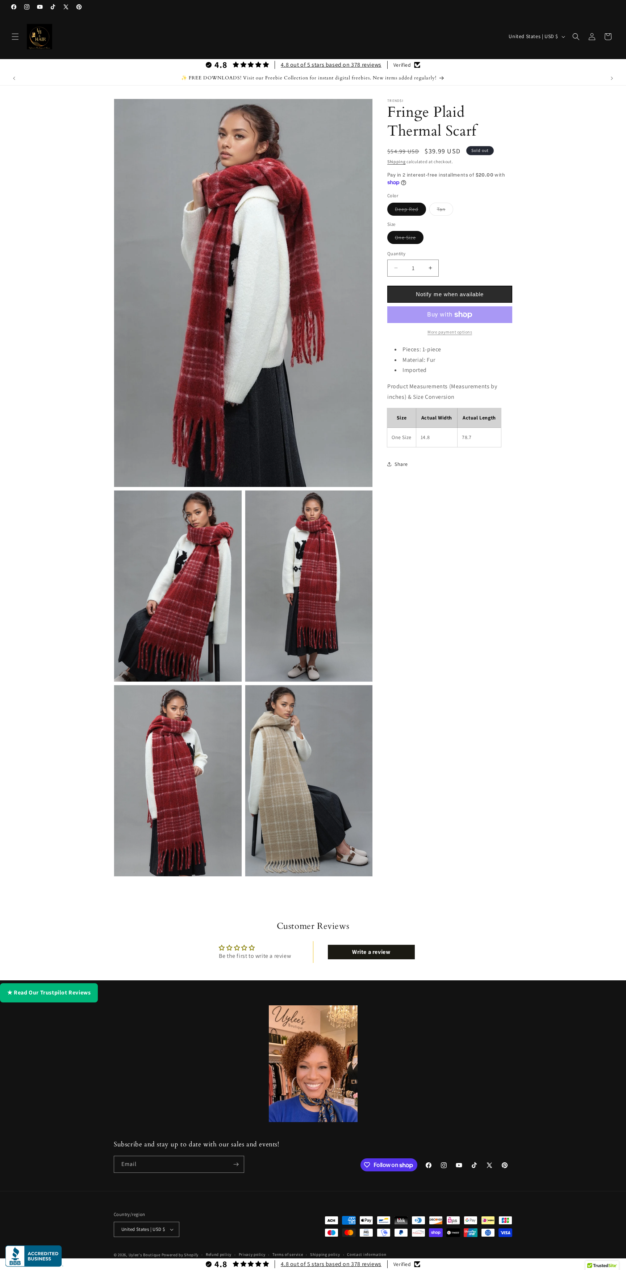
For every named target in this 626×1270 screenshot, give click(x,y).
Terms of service (287, 1254)
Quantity (396, 254)
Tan (445, 211)
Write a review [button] (371, 952)
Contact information (366, 1254)
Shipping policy (325, 1254)
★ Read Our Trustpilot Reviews (49, 992)
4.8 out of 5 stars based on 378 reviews (331, 65)
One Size (409, 239)
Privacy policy (252, 1254)
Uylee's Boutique (144, 1254)
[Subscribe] (236, 1164)
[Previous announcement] (14, 78)
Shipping (396, 161)
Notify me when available (450, 294)
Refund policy (218, 1254)
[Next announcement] (612, 78)
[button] (15, 37)
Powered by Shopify (180, 1254)
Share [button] (401, 464)
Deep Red (410, 211)
